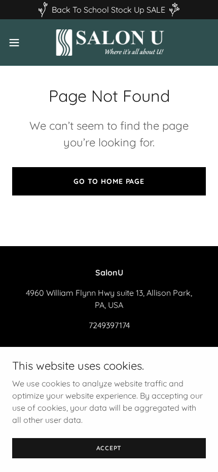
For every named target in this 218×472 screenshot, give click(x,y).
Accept (109, 448)
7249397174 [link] (109, 325)
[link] (109, 42)
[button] (19, 42)
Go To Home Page (109, 181)
